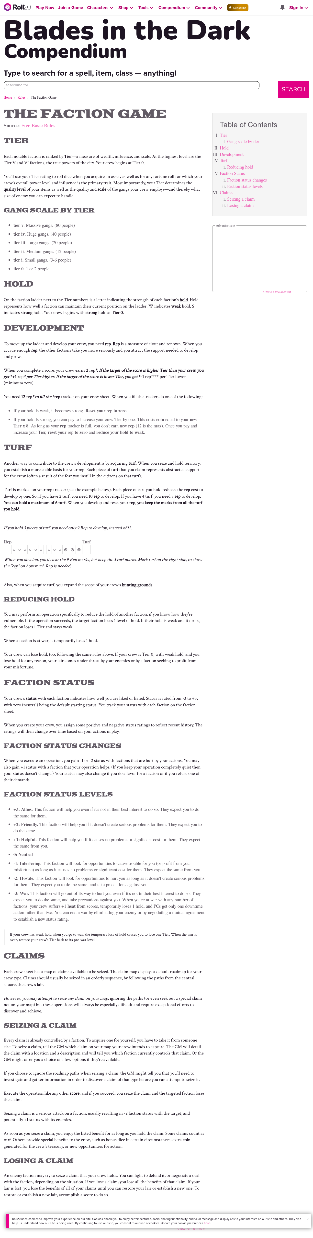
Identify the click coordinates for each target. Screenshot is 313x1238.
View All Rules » (191, 1228)
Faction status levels (245, 186)
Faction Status (232, 173)
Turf (223, 160)
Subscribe (239, 8)
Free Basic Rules (38, 125)
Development (232, 154)
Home (8, 97)
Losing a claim (240, 205)
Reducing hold (240, 167)
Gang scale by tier (243, 141)
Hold (224, 148)
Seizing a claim (241, 199)
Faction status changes (247, 180)
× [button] (308, 1219)
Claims (226, 192)
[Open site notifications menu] (282, 7)
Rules (21, 97)
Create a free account (277, 291)
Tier (223, 135)
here (207, 1223)
